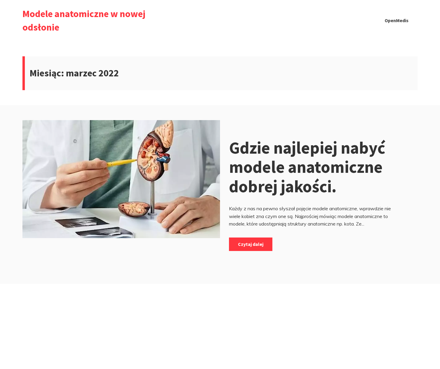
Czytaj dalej (250, 244)
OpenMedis (397, 20)
